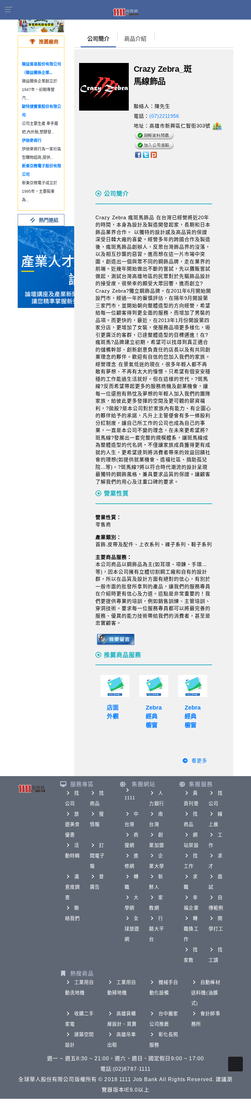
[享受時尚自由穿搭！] (41, 22)
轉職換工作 (191, 929)
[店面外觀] (114, 686)
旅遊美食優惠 (72, 824)
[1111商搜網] (125, 11)
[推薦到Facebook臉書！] (138, 154)
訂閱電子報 (97, 856)
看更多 (199, 760)
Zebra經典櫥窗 (154, 716)
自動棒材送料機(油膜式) (205, 993)
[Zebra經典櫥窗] (153, 686)
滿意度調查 (72, 887)
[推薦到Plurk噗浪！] (154, 154)
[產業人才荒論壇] (59, 266)
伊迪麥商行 (32, 140)
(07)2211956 (164, 116)
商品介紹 (135, 39)
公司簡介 (98, 39)
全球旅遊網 (132, 929)
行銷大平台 (156, 929)
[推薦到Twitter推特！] (146, 154)
